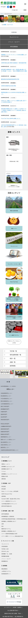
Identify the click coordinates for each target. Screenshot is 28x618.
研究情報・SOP (7, 483)
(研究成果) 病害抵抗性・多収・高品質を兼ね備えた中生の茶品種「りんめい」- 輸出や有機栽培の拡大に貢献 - (14, 71)
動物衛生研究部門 (5, 434)
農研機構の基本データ (6, 469)
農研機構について (7, 460)
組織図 (4, 24)
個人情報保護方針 (19, 616)
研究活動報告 (14, 46)
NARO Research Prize (6, 493)
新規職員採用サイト (6, 573)
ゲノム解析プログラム (14, 335)
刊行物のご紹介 (5, 549)
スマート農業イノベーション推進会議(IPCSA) (12, 536)
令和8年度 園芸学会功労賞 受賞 (8, 85)
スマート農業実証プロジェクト (8, 501)
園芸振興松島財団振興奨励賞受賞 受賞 (10, 79)
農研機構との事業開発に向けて (8, 521)
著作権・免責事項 (17, 607)
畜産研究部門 (4, 414)
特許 (2, 526)
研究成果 (3, 489)
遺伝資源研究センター (6, 442)
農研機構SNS (4, 561)
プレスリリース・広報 (8, 540)
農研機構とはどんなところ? (8, 466)
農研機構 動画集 (5, 556)
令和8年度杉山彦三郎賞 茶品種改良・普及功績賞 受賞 (13, 62)
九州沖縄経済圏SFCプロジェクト (9, 503)
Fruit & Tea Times (14, 281)
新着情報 (14, 32)
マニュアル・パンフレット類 (14, 264)
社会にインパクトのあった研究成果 (9, 491)
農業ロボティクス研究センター (8, 439)
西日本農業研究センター (6, 401)
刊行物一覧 (13, 351)
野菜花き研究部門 (5, 423)
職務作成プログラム (6, 528)
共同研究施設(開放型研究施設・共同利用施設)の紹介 (13, 519)
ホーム (2, 13)
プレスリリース (14, 37)
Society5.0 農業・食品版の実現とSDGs (10, 498)
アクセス (11, 24)
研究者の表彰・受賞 (14, 161)
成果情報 (3, 496)
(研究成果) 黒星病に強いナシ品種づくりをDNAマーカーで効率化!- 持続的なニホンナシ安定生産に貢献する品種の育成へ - (13, 110)
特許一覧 (13, 358)
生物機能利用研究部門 (6, 426)
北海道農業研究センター (6, 393)
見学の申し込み (5, 551)
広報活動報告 (4, 546)
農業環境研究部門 (5, 429)
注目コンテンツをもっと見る (14, 341)
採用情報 (13, 366)
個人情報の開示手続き (8, 616)
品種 (2, 523)
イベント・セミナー (14, 42)
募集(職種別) (4, 568)
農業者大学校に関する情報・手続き (12, 613)
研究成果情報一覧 (15, 355)
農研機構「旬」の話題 (6, 553)
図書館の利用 (4, 476)
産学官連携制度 (5, 514)
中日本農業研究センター (6, 398)
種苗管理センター (5, 447)
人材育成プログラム (6, 571)
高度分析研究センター (6, 444)
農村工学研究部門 (5, 406)
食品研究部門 (4, 417)
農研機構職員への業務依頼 (7, 516)
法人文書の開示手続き (13, 610)
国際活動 (3, 478)
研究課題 (3, 486)
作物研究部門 (4, 411)
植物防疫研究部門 (5, 431)
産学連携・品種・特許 (8, 510)
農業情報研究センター (6, 436)
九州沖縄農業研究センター (7, 403)
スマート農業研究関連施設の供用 (9, 533)
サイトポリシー (7, 607)
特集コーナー (14, 228)
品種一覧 (13, 362)
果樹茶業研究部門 (5, 419)
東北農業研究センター (6, 396)
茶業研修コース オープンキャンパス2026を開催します (14, 54)
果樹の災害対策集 (14, 210)
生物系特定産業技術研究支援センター (10, 450)
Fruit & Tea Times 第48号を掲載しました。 (11, 118)
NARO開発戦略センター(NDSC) (8, 386)
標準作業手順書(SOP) (6, 506)
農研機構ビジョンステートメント (9, 474)
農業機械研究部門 (5, 409)
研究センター (10, 389)
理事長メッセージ (5, 464)
